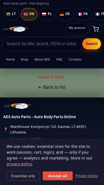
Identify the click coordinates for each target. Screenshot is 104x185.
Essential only (23, 176)
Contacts (75, 59)
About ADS (42, 59)
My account (77, 28)
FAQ (59, 59)
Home (10, 59)
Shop (24, 59)
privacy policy (19, 163)
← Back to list (52, 87)
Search (92, 44)
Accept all (57, 176)
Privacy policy (86, 175)
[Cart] (96, 29)
